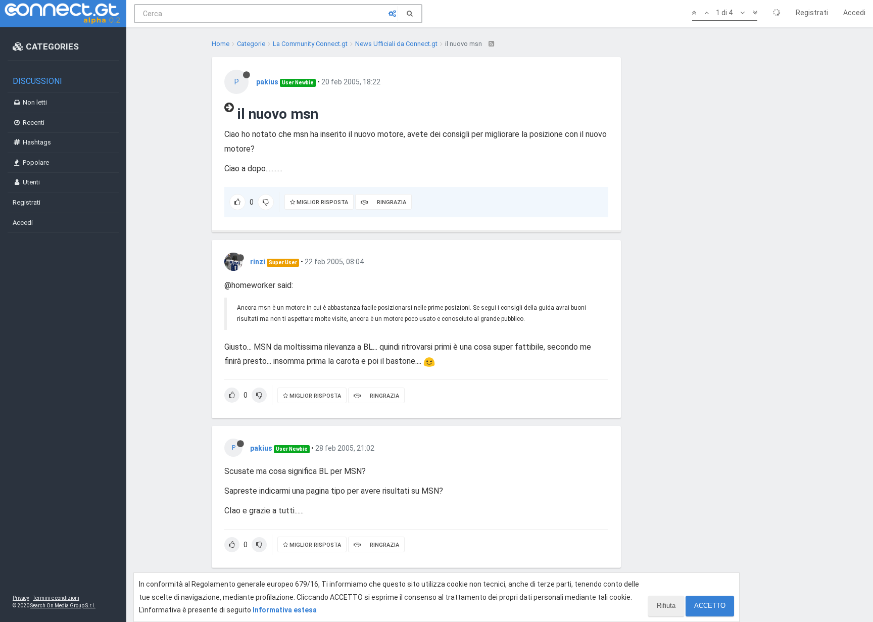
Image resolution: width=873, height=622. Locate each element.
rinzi (257, 262)
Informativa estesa (285, 610)
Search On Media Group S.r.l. (62, 605)
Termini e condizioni (56, 598)
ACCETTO (709, 605)
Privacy (21, 598)
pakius (267, 82)
